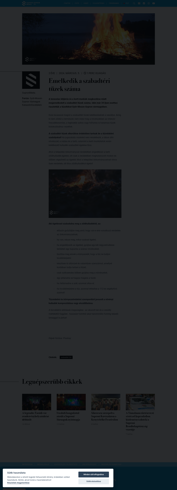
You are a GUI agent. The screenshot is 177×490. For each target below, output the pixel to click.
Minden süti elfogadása (94, 474)
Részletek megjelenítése (18, 483)
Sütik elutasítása (93, 481)
